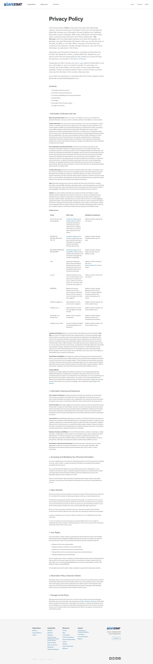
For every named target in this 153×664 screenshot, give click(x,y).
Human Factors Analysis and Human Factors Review (53, 638)
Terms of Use (42, 659)
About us (34, 630)
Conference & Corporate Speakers (83, 631)
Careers (34, 635)
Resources (44, 4)
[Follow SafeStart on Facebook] (119, 659)
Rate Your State (51, 642)
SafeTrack (50, 633)
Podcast (65, 644)
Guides (64, 642)
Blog (64, 633)
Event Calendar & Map (69, 639)
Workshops (50, 647)
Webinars (65, 648)
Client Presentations (68, 637)
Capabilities (31, 4)
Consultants (81, 634)
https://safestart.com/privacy (88, 601)
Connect (56, 4)
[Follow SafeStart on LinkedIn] (116, 659)
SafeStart (49, 630)
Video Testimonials (68, 646)
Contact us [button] (116, 638)
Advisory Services (52, 645)
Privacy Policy (50, 659)
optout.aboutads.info (91, 265)
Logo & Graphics (36, 633)
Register (80, 639)
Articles (65, 630)
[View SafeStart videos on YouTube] (113, 659)
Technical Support (83, 636)
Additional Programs (53, 649)
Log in (132, 4)
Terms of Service (79, 59)
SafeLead (50, 635)
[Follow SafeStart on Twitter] (110, 659)
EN (147, 4)
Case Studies (66, 635)
